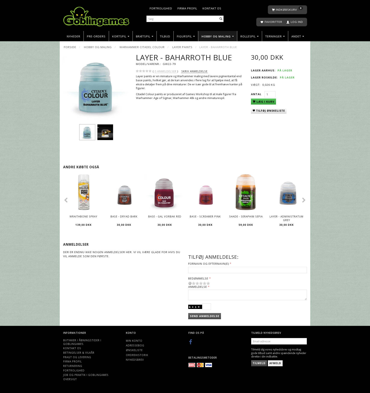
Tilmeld (259, 363)
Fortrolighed (161, 8)
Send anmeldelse (204, 316)
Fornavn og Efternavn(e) (208, 264)
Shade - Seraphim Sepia (246, 216)
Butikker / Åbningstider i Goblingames (82, 342)
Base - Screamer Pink (205, 216)
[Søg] (220, 19)
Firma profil (187, 8)
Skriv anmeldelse (194, 71)
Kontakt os (212, 8)
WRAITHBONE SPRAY (83, 216)
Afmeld (275, 363)
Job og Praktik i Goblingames (86, 375)
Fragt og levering (77, 357)
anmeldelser (165, 71)
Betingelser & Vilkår (78, 352)
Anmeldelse (197, 287)
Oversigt (70, 379)
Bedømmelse (198, 278)
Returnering (72, 366)
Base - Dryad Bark (123, 216)
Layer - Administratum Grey (286, 218)
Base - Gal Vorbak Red (164, 216)
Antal (256, 94)
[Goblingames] (96, 15)
